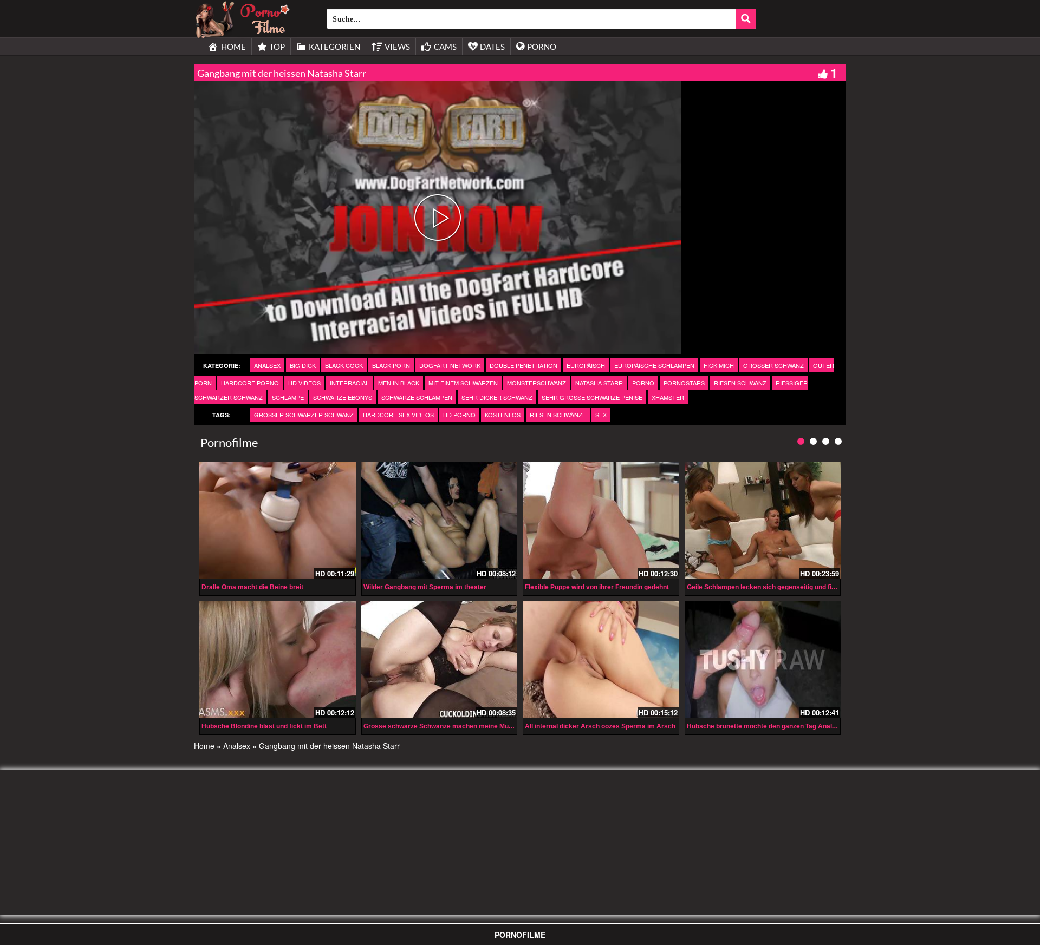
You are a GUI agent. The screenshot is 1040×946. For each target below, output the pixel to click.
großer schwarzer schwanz (304, 414)
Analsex (267, 365)
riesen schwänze (558, 414)
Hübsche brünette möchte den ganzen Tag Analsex (765, 726)
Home (204, 745)
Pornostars (684, 382)
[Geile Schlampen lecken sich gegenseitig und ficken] (763, 520)
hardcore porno (250, 382)
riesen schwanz (740, 382)
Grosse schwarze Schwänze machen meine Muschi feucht (453, 726)
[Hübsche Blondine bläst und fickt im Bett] (277, 659)
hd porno (459, 414)
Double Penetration (523, 365)
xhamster (668, 397)
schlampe (288, 397)
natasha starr (599, 382)
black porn (391, 365)
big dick (303, 365)
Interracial (349, 382)
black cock (344, 365)
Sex (601, 414)
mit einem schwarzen (463, 382)
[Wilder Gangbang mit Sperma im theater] (439, 520)
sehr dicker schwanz (496, 397)
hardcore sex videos (398, 414)
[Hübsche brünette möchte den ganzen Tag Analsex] (763, 659)
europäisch (586, 365)
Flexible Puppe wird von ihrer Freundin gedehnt (597, 587)
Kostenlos (503, 414)
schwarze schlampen (416, 397)
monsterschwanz (536, 382)
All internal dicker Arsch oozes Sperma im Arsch (600, 726)
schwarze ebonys (342, 397)
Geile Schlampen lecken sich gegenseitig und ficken (767, 587)
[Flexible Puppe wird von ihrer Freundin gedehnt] (601, 520)
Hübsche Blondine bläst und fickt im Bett (264, 726)
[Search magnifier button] (746, 19)
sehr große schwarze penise (592, 397)
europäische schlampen (654, 365)
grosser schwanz (773, 365)
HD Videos (304, 382)
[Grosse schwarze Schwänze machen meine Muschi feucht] (439, 659)
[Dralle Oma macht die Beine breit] (277, 520)
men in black (398, 382)
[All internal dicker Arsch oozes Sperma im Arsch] (601, 659)
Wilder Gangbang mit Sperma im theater (424, 587)
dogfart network (449, 365)
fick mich (719, 365)
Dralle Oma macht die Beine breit (252, 587)
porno (643, 382)
